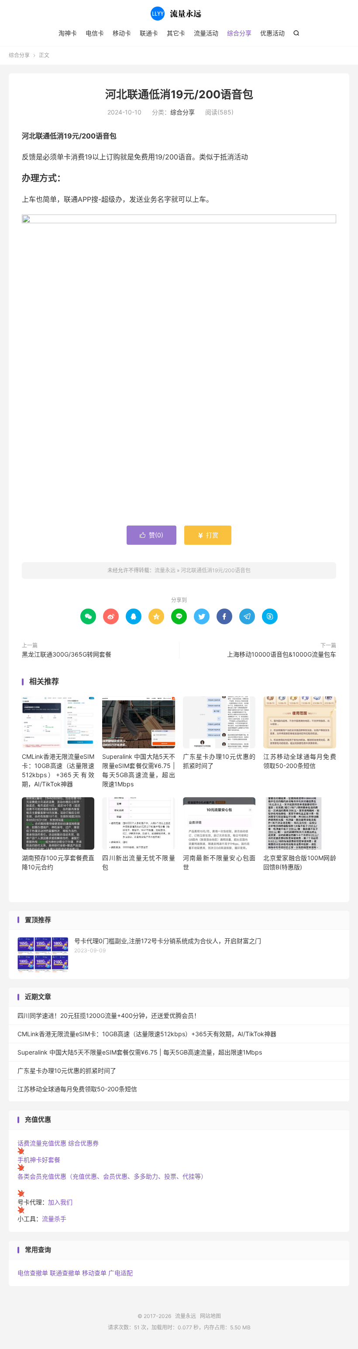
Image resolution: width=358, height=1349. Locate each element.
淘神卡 (68, 33)
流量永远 (179, 14)
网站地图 (210, 1316)
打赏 (207, 535)
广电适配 (120, 1272)
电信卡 (95, 33)
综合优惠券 (83, 1143)
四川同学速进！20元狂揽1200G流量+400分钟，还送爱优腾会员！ (108, 1015)
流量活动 (206, 33)
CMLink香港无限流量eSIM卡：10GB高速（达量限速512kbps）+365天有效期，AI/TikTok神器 (146, 1034)
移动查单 (94, 1272)
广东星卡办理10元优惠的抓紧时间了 (66, 1070)
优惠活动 (272, 33)
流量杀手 (54, 1218)
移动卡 (122, 33)
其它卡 (176, 33)
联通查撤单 (65, 1272)
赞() (151, 535)
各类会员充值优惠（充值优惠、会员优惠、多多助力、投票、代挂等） (112, 1176)
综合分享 (239, 33)
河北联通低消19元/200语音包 (179, 94)
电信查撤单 (32, 1272)
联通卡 (149, 33)
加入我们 (60, 1202)
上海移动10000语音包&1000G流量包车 (281, 654)
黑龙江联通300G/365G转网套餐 (66, 654)
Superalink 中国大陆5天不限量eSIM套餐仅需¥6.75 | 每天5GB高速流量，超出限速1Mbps (139, 1052)
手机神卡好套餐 (38, 1159)
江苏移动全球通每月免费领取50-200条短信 (77, 1089)
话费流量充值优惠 (41, 1143)
